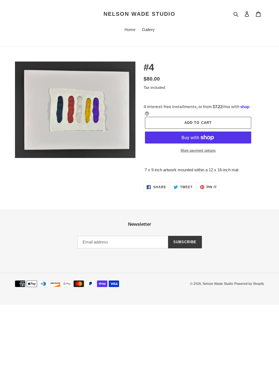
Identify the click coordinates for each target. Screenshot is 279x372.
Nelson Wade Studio (139, 14)
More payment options (198, 150)
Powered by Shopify (249, 284)
